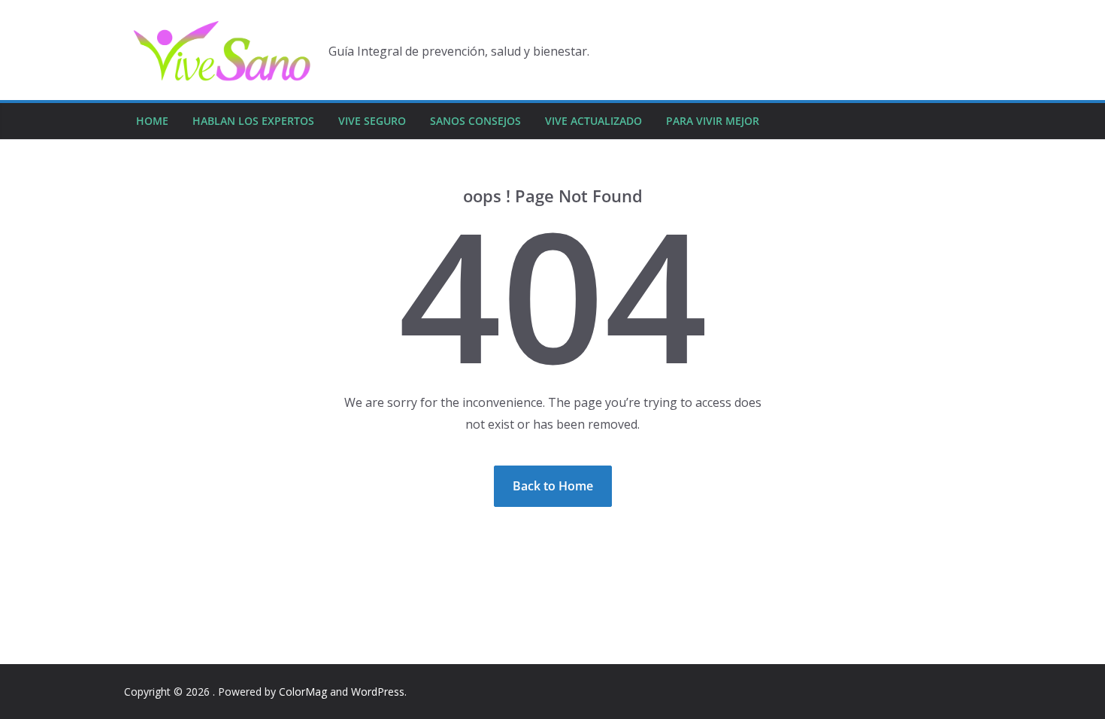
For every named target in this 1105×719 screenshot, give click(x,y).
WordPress (377, 691)
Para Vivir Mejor (712, 121)
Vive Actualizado (593, 121)
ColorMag (303, 691)
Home (152, 121)
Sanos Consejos (475, 121)
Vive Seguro (372, 121)
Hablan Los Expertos (253, 121)
